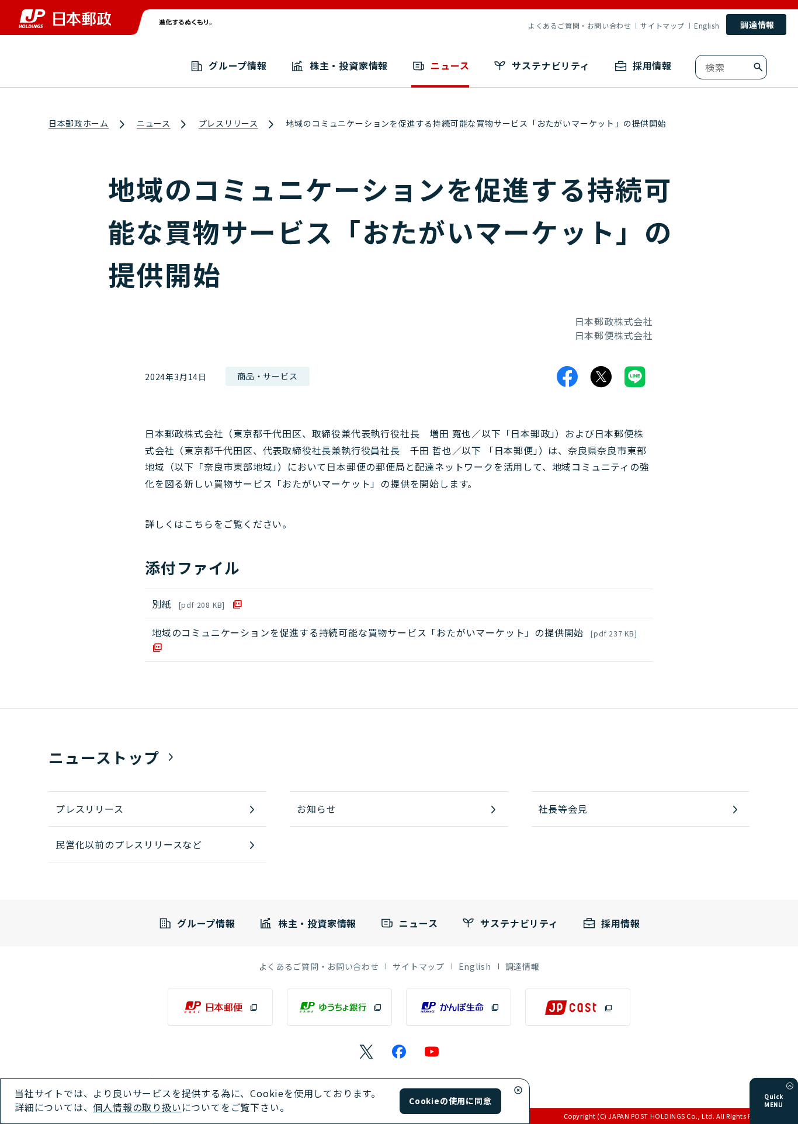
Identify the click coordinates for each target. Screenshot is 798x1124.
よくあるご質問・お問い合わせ (579, 25)
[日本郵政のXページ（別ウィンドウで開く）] (366, 1052)
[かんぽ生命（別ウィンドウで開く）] (458, 1007)
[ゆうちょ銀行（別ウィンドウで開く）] (339, 1007)
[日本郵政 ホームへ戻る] (65, 18)
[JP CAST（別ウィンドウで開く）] (577, 1007)
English (706, 25)
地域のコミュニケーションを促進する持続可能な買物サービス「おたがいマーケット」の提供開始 (394, 632)
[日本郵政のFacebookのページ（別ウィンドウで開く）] (399, 1052)
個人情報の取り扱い (137, 1107)
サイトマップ (662, 25)
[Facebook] (567, 377)
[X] (601, 377)
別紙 (188, 604)
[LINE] (635, 377)
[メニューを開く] (789, 1086)
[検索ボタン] (758, 67)
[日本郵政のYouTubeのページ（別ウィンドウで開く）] (432, 1052)
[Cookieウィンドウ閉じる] (518, 1090)
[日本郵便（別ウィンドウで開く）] (220, 1007)
